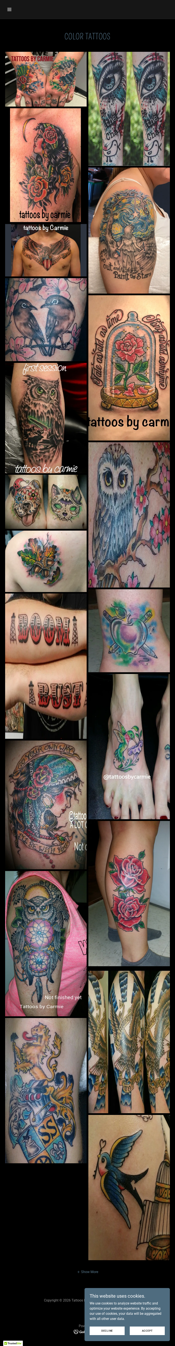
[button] (24, 9)
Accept (147, 1330)
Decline (107, 1330)
